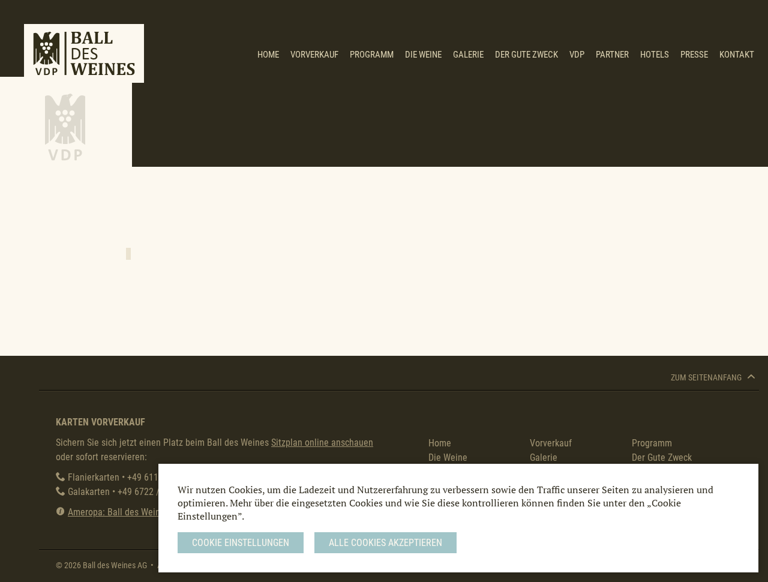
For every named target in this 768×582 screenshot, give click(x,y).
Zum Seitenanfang (707, 378)
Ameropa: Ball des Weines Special (134, 512)
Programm (372, 54)
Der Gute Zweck (526, 54)
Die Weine (423, 54)
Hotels (654, 54)
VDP (576, 54)
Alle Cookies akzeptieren (385, 542)
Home (268, 54)
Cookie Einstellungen (240, 542)
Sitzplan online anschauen (322, 442)
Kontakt (736, 54)
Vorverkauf (314, 54)
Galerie (468, 54)
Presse (694, 54)
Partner (612, 54)
